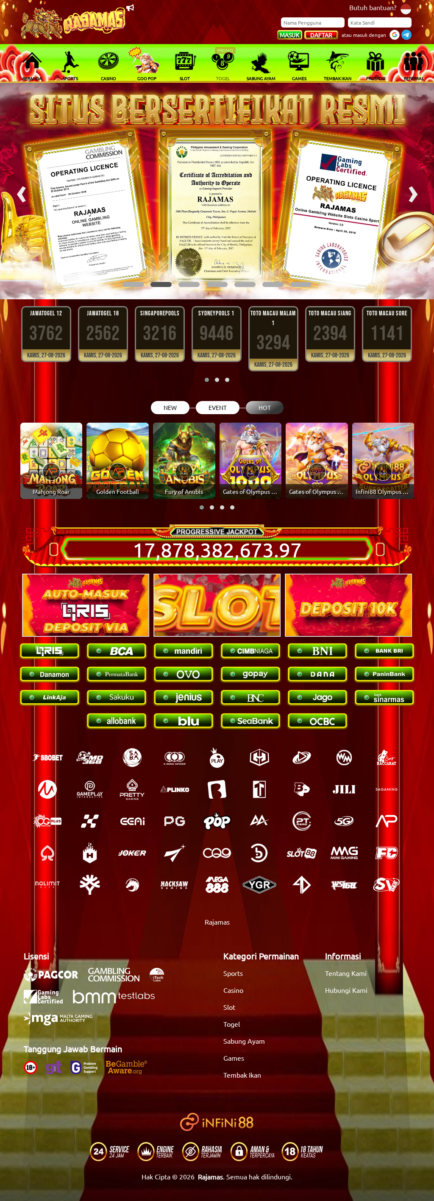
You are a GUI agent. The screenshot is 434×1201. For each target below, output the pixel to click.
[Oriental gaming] (47, 821)
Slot (229, 1007)
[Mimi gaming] (344, 853)
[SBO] (47, 757)
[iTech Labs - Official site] (161, 979)
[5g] (344, 821)
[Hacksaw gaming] (175, 884)
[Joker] (132, 853)
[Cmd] (90, 757)
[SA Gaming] (386, 789)
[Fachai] (386, 853)
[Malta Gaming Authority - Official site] (62, 1023)
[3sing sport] (175, 757)
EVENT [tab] (218, 407)
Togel (231, 1024)
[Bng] (259, 853)
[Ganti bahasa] (406, 8)
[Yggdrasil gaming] (90, 884)
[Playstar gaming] (175, 853)
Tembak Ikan (242, 1074)
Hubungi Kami (346, 990)
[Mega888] (217, 884)
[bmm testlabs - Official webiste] (118, 1001)
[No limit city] (47, 884)
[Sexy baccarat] (386, 757)
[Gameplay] (90, 789)
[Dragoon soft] (132, 884)
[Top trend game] (259, 789)
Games (233, 1057)
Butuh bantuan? (372, 7)
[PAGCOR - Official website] (55, 979)
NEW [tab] (170, 407)
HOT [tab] (265, 407)
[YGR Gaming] (259, 884)
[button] (133, 284)
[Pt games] (302, 821)
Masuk (290, 35)
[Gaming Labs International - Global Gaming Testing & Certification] (47, 1001)
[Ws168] (344, 884)
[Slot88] (302, 853)
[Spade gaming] (47, 853)
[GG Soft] (259, 757)
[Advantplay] (386, 821)
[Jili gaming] (344, 789)
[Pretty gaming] (132, 789)
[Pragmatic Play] (217, 757)
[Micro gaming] (47, 789)
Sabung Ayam (244, 1041)
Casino (233, 990)
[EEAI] (132, 821)
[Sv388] (386, 884)
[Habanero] (90, 853)
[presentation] (21, 191)
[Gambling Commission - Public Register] (118, 979)
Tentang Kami (346, 973)
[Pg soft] (175, 821)
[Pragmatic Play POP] (217, 821)
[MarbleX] (90, 821)
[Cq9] (217, 853)
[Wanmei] (344, 757)
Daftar (321, 35)
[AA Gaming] (259, 821)
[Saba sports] (132, 757)
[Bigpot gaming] (302, 789)
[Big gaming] (217, 789)
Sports (233, 973)
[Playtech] (302, 757)
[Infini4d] (302, 884)
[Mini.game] (175, 789)
